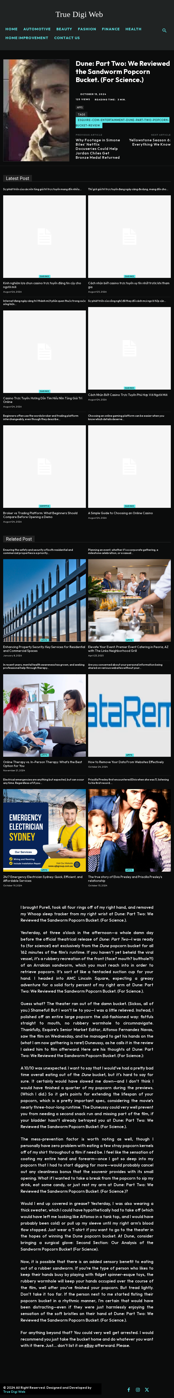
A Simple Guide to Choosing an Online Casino (120, 513)
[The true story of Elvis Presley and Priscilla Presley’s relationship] (129, 830)
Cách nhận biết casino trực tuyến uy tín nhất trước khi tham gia (128, 285)
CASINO (44, 276)
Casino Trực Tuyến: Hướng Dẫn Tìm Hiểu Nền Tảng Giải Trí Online (42, 400)
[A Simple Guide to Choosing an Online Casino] (129, 466)
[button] (164, 30)
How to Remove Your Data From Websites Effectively (126, 762)
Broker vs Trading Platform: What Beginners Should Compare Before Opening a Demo (40, 515)
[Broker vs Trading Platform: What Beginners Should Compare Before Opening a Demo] (44, 466)
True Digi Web (14, 1391)
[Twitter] (146, 1390)
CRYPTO (44, 506)
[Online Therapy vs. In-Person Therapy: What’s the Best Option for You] (44, 715)
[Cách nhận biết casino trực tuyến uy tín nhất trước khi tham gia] (129, 236)
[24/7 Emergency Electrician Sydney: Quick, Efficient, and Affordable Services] (44, 830)
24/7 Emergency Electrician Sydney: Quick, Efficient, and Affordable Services (42, 879)
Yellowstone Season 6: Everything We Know (150, 142)
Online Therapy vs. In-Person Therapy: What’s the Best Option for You (42, 764)
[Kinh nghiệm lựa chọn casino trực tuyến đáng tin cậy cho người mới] (44, 236)
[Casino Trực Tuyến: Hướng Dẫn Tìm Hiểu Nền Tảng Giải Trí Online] (44, 351)
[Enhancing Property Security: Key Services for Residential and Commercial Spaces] (44, 600)
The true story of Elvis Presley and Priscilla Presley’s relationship (125, 879)
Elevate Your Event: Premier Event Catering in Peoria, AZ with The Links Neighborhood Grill (128, 649)
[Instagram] (137, 1390)
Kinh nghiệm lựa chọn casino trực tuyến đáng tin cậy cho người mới (42, 285)
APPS (79, 107)
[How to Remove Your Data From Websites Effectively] (129, 715)
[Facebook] (128, 1390)
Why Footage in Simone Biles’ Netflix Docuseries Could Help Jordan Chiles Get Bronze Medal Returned (98, 149)
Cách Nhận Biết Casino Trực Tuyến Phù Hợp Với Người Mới (127, 395)
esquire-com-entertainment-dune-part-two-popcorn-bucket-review (122, 122)
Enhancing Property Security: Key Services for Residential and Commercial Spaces (44, 649)
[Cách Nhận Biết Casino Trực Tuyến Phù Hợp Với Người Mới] (129, 348)
